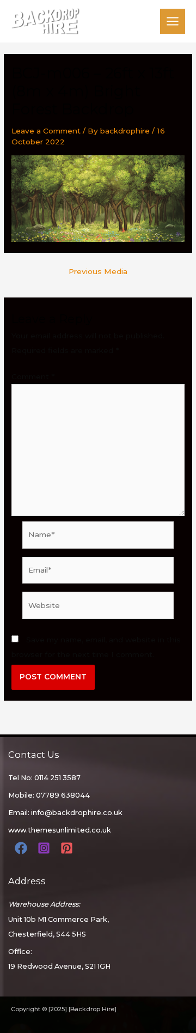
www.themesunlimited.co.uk (59, 830)
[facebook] (22, 848)
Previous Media (98, 272)
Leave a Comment (46, 130)
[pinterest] (68, 848)
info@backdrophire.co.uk (76, 813)
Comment (32, 376)
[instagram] (45, 848)
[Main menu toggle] (173, 21)
